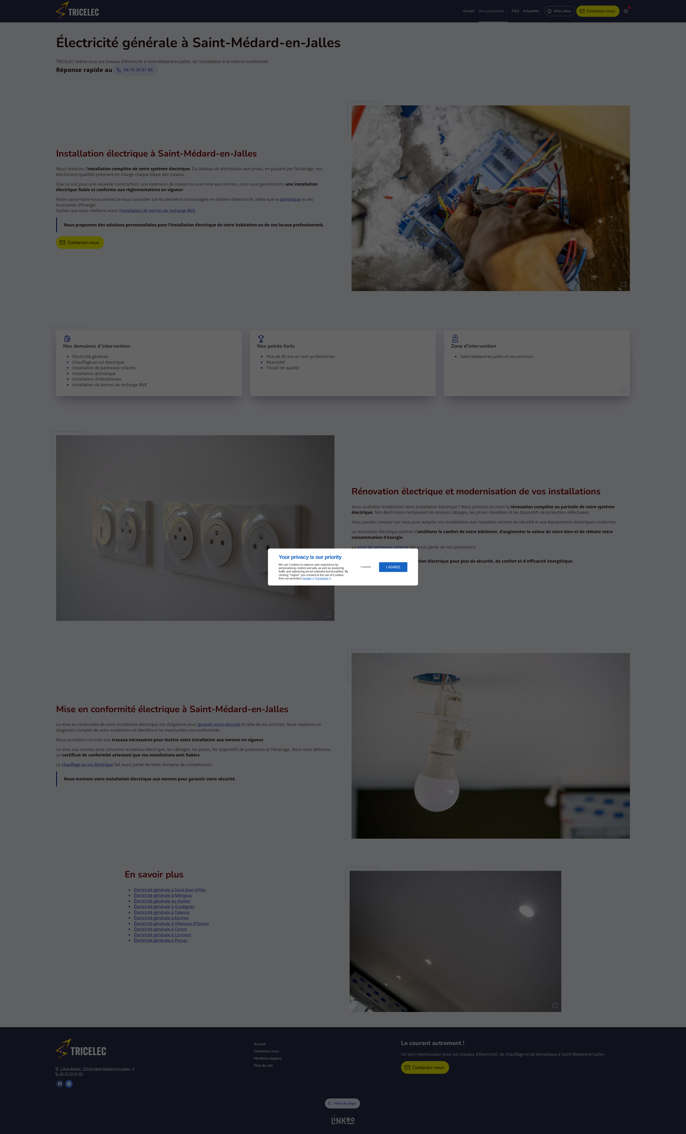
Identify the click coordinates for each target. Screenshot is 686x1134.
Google (307, 578)
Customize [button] (366, 567)
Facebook (321, 578)
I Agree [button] (393, 567)
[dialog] (343, 567)
